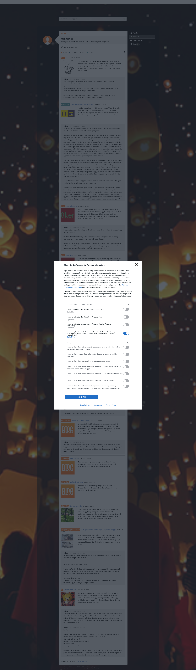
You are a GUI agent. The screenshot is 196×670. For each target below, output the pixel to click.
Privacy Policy (111, 405)
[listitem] (98, 304)
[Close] (137, 265)
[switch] (126, 309)
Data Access (98, 405)
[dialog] (98, 335)
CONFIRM (81, 397)
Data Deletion (85, 405)
